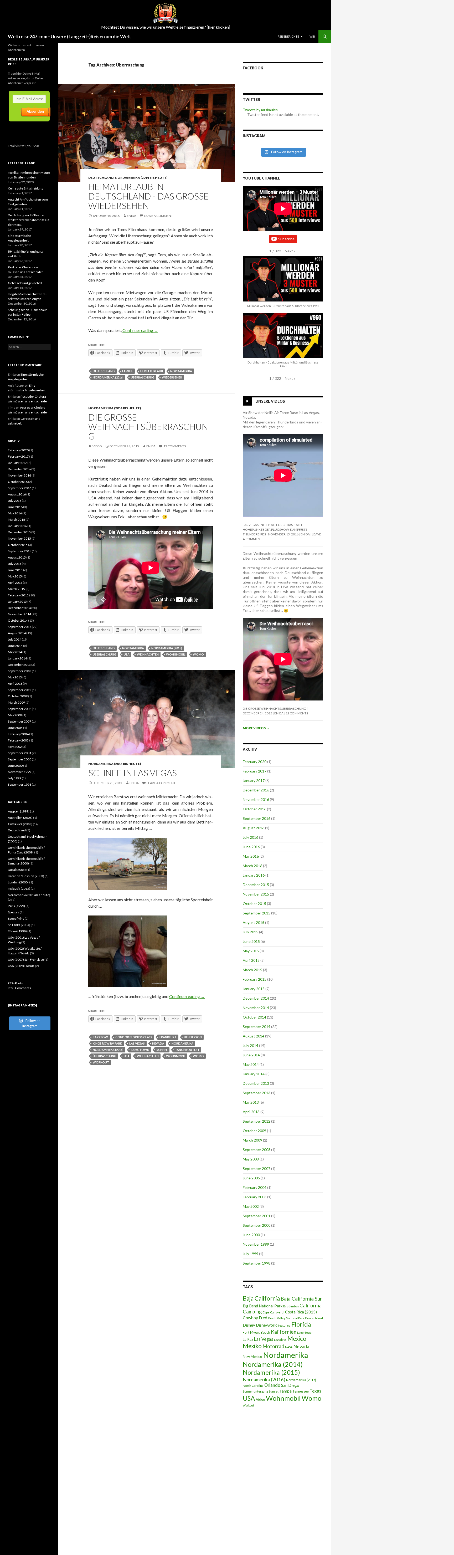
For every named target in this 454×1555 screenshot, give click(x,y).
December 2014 (256, 998)
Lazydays (280, 1339)
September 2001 (256, 1216)
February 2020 (254, 761)
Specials (13, 912)
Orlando (272, 1385)
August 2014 (253, 1036)
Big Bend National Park (262, 1306)
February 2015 (254, 979)
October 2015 (254, 903)
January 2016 (254, 875)
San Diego (290, 1385)
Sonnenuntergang (255, 1391)
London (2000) (18, 882)
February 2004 (254, 1187)
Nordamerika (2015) (166, 648)
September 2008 (256, 1149)
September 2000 (256, 1225)
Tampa (285, 1390)
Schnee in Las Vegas (132, 773)
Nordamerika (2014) (273, 1364)
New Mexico (252, 1356)
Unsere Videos (270, 401)
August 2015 (253, 922)
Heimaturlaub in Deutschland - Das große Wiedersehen (148, 196)
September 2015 (256, 913)
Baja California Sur (301, 1299)
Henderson (193, 1037)
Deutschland (100, 178)
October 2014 (254, 1017)
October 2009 (254, 1130)
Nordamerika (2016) (108, 377)
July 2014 (250, 1045)
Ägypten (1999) (18, 811)
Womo (198, 654)
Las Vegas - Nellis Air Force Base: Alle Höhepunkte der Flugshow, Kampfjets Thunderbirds (275, 529)
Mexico (296, 1338)
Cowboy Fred (255, 1317)
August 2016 (253, 828)
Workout (101, 1062)
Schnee (162, 1049)
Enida (131, 216)
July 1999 (250, 1253)
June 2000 (251, 1234)
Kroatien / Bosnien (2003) (26, 876)
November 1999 (256, 1244)
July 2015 (250, 932)
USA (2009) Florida (21, 966)
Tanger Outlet (187, 1049)
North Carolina (253, 1385)
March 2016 (252, 865)
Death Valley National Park (286, 1318)
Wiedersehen (172, 377)
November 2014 (256, 1007)
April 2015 (251, 960)
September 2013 (256, 1093)
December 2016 (256, 790)
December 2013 (256, 1083)
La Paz (248, 1339)
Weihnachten (148, 654)
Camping (252, 1311)
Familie (127, 371)
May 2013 (251, 1102)
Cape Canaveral (273, 1312)
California (311, 1305)
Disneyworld (266, 1325)
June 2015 (251, 941)
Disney (249, 1325)
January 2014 (254, 1074)
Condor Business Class (133, 1037)
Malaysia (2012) (19, 889)
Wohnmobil (175, 654)
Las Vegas (137, 1043)
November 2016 (256, 799)
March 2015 (252, 970)
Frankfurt (168, 1037)
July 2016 (250, 837)
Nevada (158, 1043)
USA (127, 654)
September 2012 (256, 1121)
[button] (290, 251)
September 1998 (256, 1263)
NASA (288, 1347)
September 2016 (256, 818)
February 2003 (254, 1197)
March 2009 (252, 1140)
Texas (315, 1391)
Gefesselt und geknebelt (25, 283)
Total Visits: (16, 146)
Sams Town (140, 1049)
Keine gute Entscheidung (25, 188)
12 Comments (174, 446)
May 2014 (251, 1064)
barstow (100, 1037)
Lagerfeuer (305, 1332)
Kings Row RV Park (107, 1043)
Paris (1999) (16, 906)
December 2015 (256, 884)
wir (312, 36)
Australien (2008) (20, 818)
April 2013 (251, 1111)
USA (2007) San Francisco (26, 959)
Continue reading (140, 330)
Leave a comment (158, 216)
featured (284, 1325)
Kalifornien (283, 1332)
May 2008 (251, 1159)
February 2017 (254, 771)
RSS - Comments (19, 988)
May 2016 (251, 856)
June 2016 (251, 847)
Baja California (261, 1298)
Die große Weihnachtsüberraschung (148, 426)
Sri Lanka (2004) (19, 925)
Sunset (273, 1391)
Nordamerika (181, 371)
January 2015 (254, 988)
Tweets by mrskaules (260, 110)
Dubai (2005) (17, 870)
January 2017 (254, 780)
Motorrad (273, 1346)
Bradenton (291, 1306)
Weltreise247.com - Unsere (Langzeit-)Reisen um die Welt (69, 36)
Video (97, 446)
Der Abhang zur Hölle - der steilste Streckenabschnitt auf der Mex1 (28, 220)
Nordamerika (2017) (301, 1380)
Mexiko (252, 1345)
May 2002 (251, 1206)
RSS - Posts (15, 983)
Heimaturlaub (151, 371)
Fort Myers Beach (256, 1332)
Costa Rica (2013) (301, 1312)
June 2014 (251, 1055)
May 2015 (251, 951)
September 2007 (256, 1168)
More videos (256, 728)
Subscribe (286, 239)
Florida (301, 1324)
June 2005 (251, 1178)
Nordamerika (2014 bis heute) (141, 178)
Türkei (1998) (17, 931)
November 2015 (256, 894)
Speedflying (16, 918)
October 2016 (254, 809)
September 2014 (256, 1026)
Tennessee (300, 1391)
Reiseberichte (288, 36)
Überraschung (142, 377)
